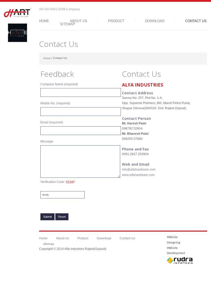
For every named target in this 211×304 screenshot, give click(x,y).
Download (154, 21)
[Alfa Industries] (17, 25)
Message (46, 141)
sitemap (67, 24)
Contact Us (196, 21)
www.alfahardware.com (138, 175)
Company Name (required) (59, 84)
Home (44, 21)
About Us (78, 21)
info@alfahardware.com (138, 169)
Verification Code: (57, 182)
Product (116, 21)
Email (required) (51, 122)
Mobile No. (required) (55, 103)
